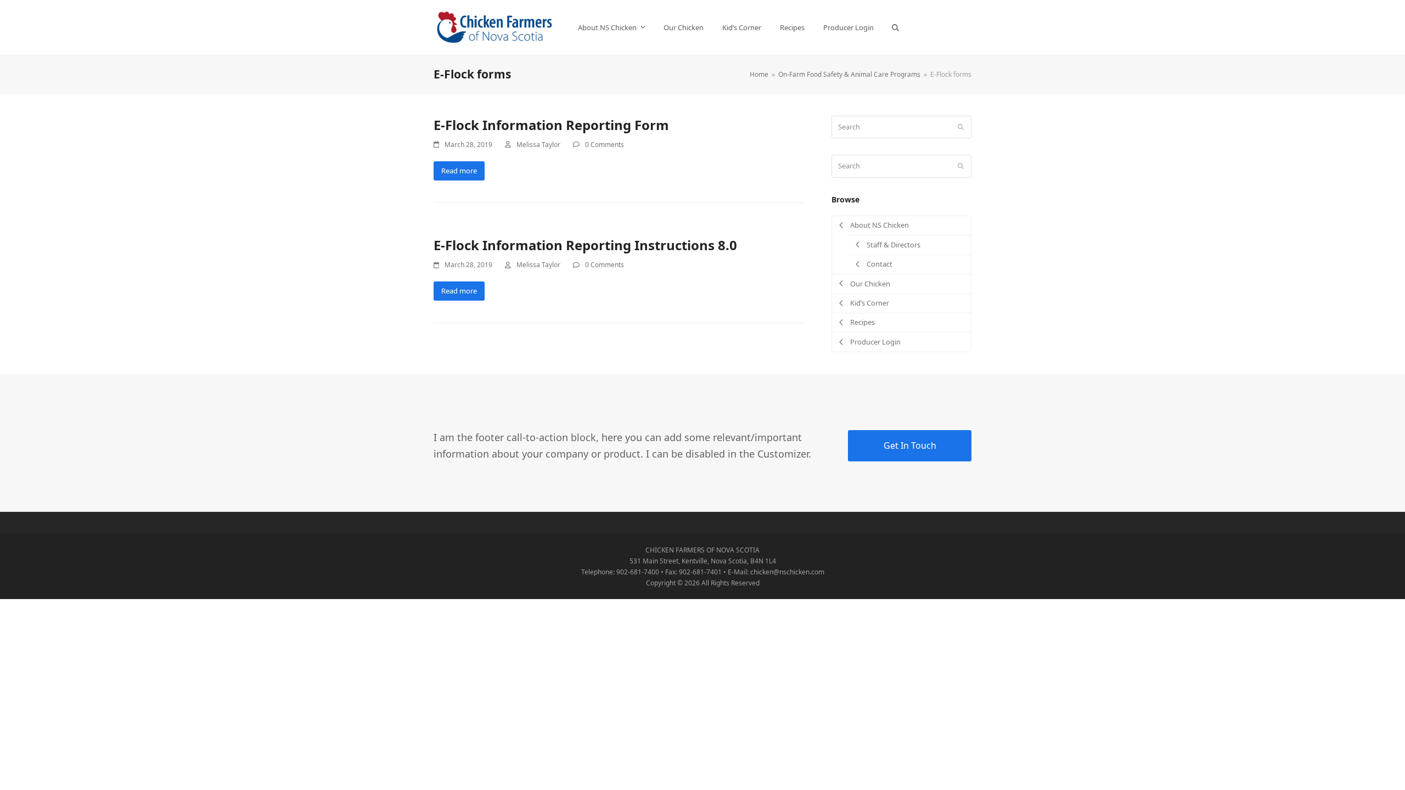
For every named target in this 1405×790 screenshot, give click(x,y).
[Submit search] (961, 127)
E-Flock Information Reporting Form (551, 125)
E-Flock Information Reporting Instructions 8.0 (585, 245)
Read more (459, 171)
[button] (895, 27)
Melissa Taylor (538, 144)
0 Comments (604, 144)
